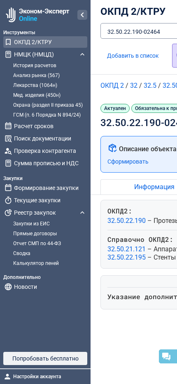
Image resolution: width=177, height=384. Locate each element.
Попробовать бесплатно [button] (45, 358)
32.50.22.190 (127, 221)
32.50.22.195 (127, 257)
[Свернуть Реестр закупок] (82, 212)
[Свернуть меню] (82, 15)
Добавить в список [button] (133, 55)
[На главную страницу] (36, 14)
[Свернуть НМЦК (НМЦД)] (82, 54)
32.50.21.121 (127, 249)
